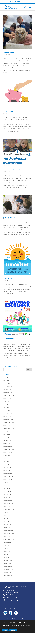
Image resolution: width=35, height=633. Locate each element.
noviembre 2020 (8, 533)
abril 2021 (6, 518)
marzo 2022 (7, 491)
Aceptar (5, 630)
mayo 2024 (6, 431)
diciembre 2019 (8, 566)
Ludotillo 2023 (7, 278)
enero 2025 (7, 416)
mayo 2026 (6, 377)
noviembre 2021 (8, 503)
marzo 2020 (7, 558)
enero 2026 (7, 389)
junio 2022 (6, 482)
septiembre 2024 (8, 428)
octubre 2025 (7, 398)
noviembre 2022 (8, 476)
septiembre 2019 (8, 576)
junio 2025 (6, 401)
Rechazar (13, 630)
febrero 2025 (7, 413)
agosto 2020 (7, 542)
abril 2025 (6, 407)
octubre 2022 (7, 479)
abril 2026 (6, 380)
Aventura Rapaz (8, 52)
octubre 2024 (7, 425)
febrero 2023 (7, 467)
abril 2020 (6, 554)
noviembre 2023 (8, 449)
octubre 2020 (7, 536)
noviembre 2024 (8, 422)
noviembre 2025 (8, 395)
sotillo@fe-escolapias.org (11, 597)
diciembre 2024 (8, 419)
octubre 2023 (7, 452)
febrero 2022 (7, 494)
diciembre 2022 (8, 473)
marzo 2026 (7, 383)
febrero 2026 (7, 386)
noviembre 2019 (8, 570)
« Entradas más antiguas (10, 366)
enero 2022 (7, 497)
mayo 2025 (6, 404)
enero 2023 (7, 470)
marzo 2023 (7, 464)
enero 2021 (6, 527)
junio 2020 (6, 548)
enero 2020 (7, 563)
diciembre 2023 (8, 446)
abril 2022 (6, 488)
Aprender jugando (9, 217)
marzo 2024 (7, 437)
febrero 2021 (7, 524)
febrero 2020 (7, 561)
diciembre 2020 (8, 530)
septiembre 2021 (8, 509)
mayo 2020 (6, 551)
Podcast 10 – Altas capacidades (13, 170)
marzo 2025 (7, 410)
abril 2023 (6, 461)
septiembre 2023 (8, 455)
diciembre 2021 (8, 500)
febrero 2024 (7, 440)
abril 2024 (6, 434)
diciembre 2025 (8, 392)
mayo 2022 (6, 485)
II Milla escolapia (8, 338)
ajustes (15, 627)
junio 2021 (6, 512)
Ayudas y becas (8, 111)
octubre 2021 (7, 506)
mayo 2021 (6, 515)
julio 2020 (6, 545)
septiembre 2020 (8, 539)
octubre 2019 (7, 573)
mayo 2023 (6, 458)
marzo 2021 (6, 521)
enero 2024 (7, 443)
